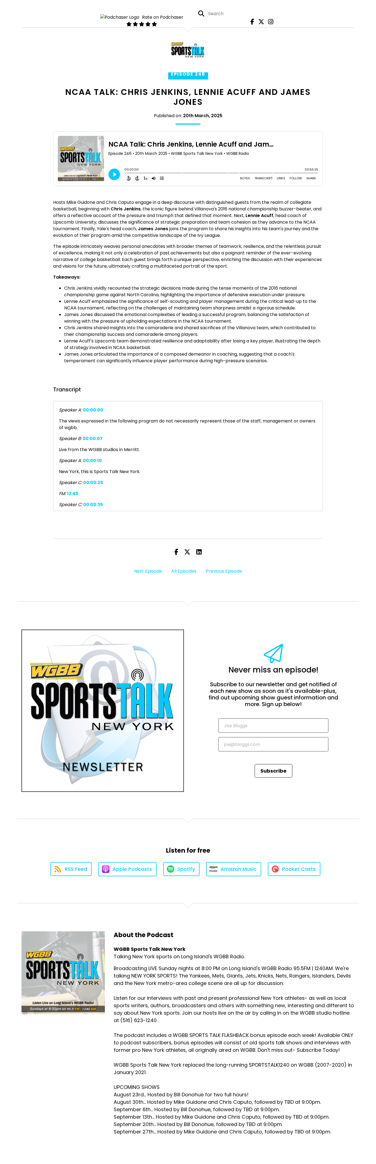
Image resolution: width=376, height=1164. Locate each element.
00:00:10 (92, 460)
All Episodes (184, 571)
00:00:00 (93, 410)
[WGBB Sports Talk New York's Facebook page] (251, 22)
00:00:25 (93, 482)
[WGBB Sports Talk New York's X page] (259, 22)
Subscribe (273, 770)
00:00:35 (93, 504)
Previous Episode (224, 571)
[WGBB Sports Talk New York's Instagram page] (269, 22)
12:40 (72, 493)
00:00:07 (93, 438)
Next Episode (148, 571)
